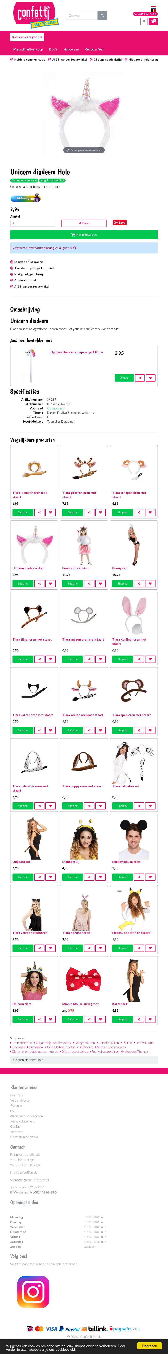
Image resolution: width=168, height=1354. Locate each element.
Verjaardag (43, 1042)
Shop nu (124, 377)
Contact (16, 1126)
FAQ (13, 1111)
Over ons (16, 1095)
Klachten (16, 1132)
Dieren (127, 1042)
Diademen (35, 1047)
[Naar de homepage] (36, 15)
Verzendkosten (20, 1100)
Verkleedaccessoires (111, 1047)
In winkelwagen (86, 234)
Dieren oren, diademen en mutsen (34, 1051)
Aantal (15, 216)
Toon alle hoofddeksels (62, 1047)
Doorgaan (149, 1345)
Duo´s (53, 49)
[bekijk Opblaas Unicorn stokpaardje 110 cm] (30, 365)
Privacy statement (22, 1121)
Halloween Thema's (135, 1051)
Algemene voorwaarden (26, 1116)
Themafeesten (21, 1042)
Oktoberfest (94, 49)
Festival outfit (144, 1042)
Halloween (71, 49)
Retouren (17, 1105)
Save (122, 222)
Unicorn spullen (108, 1042)
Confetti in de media (24, 1137)
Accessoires (62, 1042)
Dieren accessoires (74, 1051)
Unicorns (87, 1047)
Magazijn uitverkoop (28, 49)
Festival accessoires (105, 1051)
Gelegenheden (84, 1042)
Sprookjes (18, 1047)
